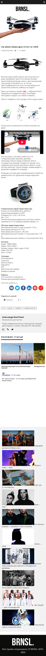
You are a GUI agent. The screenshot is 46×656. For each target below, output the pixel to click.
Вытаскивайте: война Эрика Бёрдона (15, 588)
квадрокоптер (30, 308)
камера (18, 308)
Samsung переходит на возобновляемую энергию (15, 367)
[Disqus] (23, 397)
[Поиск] (44, 2)
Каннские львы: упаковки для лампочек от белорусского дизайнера (21, 566)
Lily (24, 91)
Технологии (7, 51)
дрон (10, 308)
